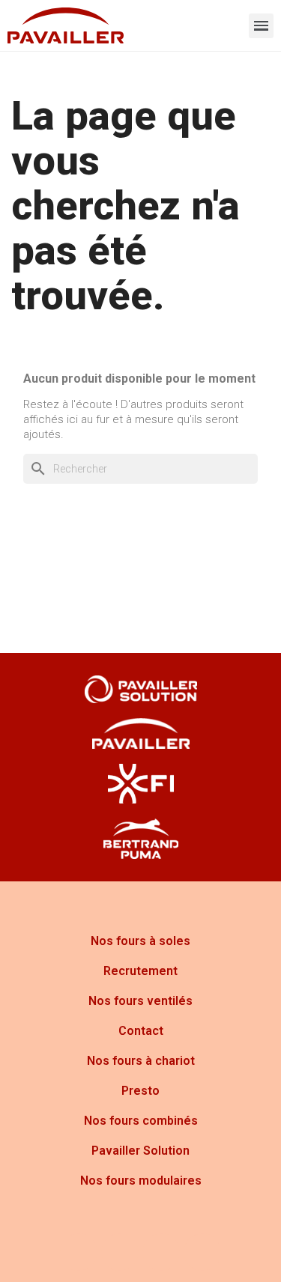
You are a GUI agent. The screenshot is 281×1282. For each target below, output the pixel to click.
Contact (140, 1031)
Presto (140, 1091)
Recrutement (140, 971)
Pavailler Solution (140, 1150)
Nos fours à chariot (141, 1061)
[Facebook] (78, 1252)
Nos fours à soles (140, 941)
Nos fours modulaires (141, 1180)
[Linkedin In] (202, 1252)
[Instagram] (120, 1252)
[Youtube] (161, 1252)
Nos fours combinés (141, 1121)
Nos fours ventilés (140, 1001)
